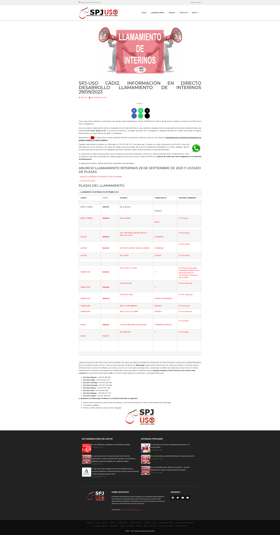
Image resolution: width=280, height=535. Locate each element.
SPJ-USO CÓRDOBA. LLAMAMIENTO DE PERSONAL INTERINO (110, 445)
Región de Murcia (181, 526)
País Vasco (153, 526)
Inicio (144, 12)
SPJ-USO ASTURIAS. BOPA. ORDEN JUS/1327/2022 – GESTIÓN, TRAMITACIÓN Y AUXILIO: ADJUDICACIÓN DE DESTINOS (170, 468)
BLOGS (194, 12)
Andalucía (90, 523)
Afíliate (172, 12)
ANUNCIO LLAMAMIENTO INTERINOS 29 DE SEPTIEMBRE (101, 176)
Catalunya (147, 523)
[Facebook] (173, 498)
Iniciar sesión (197, 2)
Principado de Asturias (166, 526)
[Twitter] (178, 498)
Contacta (183, 12)
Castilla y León (122, 523)
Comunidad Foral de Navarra (184, 523)
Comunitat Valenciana (100, 526)
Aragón (97, 523)
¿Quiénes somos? (157, 12)
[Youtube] (182, 498)
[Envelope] (187, 498)
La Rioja (138, 526)
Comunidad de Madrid (165, 523)
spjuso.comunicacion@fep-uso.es (131, 509)
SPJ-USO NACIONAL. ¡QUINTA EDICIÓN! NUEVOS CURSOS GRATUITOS (172, 456)
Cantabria (113, 523)
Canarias (104, 523)
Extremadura (114, 526)
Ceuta (154, 523)
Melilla (145, 526)
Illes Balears (130, 526)
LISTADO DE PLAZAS (87, 181)
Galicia (122, 526)
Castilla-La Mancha (136, 523)
